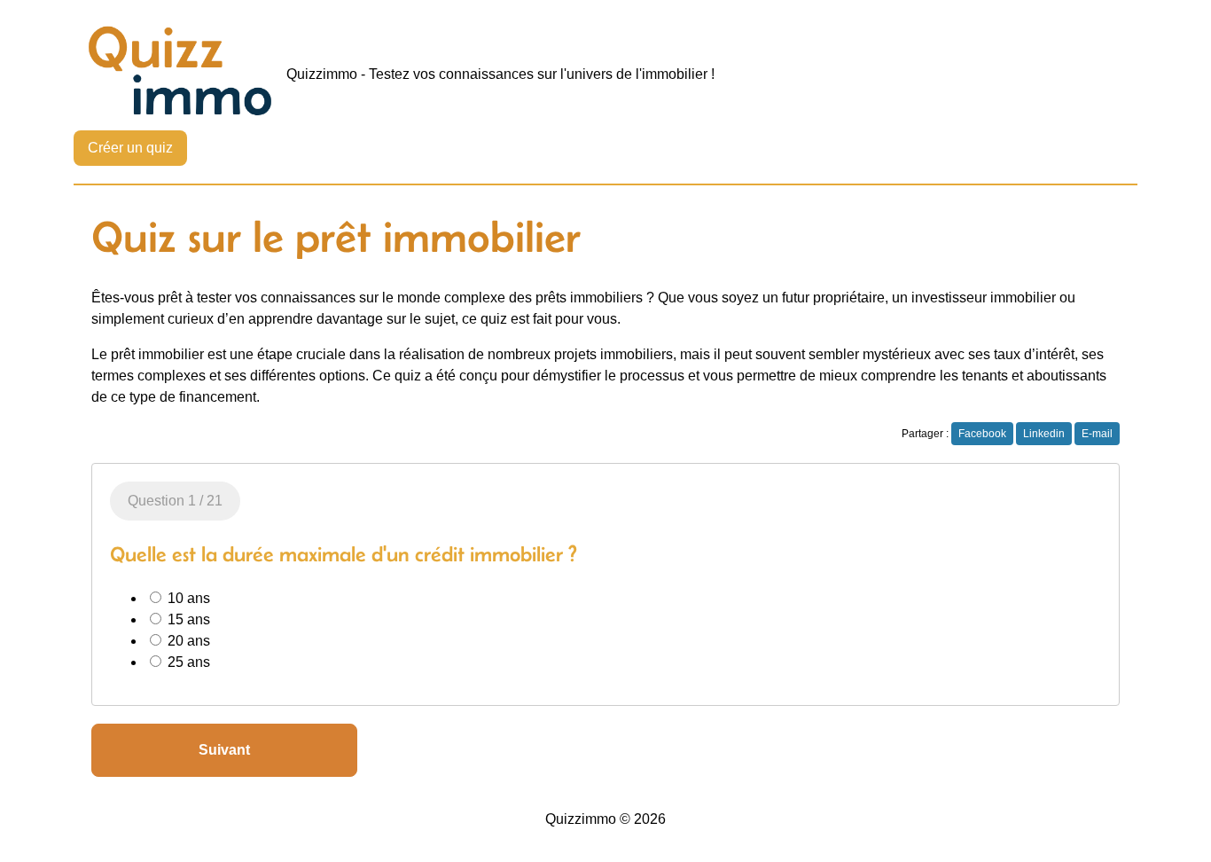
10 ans (187, 598)
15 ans (187, 619)
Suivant (224, 749)
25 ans (187, 662)
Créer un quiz (130, 147)
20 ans (187, 640)
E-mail (1097, 433)
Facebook (982, 433)
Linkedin (1044, 433)
